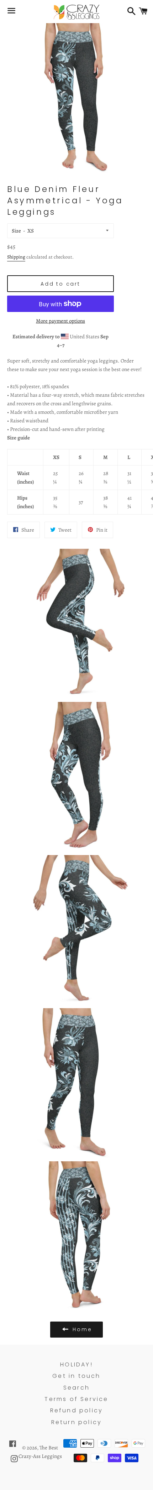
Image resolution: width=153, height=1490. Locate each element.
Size (16, 230)
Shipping (16, 257)
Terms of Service (76, 1399)
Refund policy (76, 1410)
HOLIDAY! (76, 1364)
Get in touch (76, 1376)
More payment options (60, 320)
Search (76, 1388)
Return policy (76, 1422)
